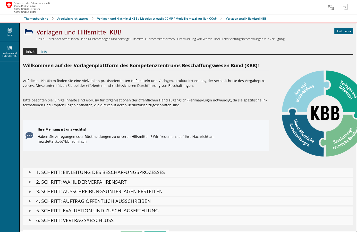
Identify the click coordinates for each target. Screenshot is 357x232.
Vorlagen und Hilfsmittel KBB (246, 19)
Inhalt (30, 51)
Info (44, 51)
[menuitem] (331, 7)
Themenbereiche (36, 19)
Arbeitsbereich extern (72, 19)
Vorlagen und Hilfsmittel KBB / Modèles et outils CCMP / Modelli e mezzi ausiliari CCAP (157, 19)
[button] (188, 172)
